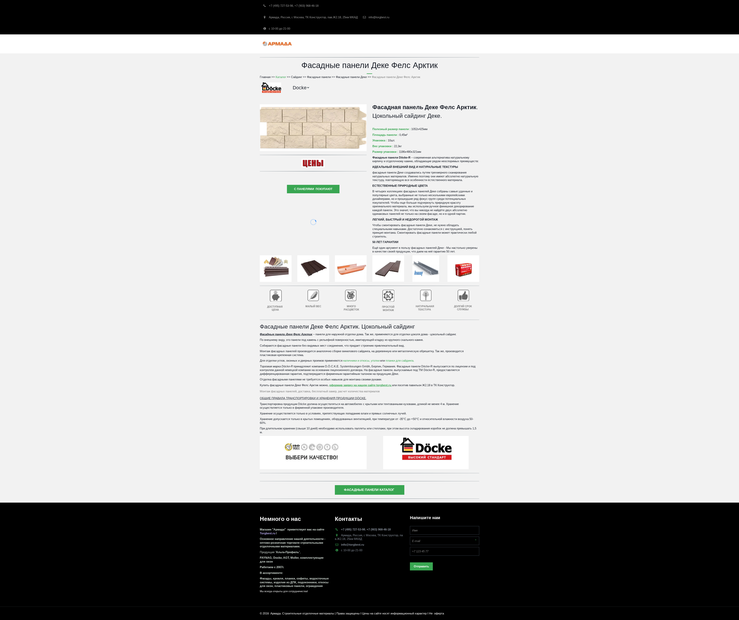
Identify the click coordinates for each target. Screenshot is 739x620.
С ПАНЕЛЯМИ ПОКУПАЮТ (313, 189)
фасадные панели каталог (369, 490)
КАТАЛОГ (342, 43)
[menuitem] (301, 88)
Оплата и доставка (436, 43)
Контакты (408, 43)
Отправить (421, 566)
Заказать (388, 43)
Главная (322, 43)
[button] (301, 88)
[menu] (383, 88)
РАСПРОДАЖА (366, 43)
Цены (460, 43)
